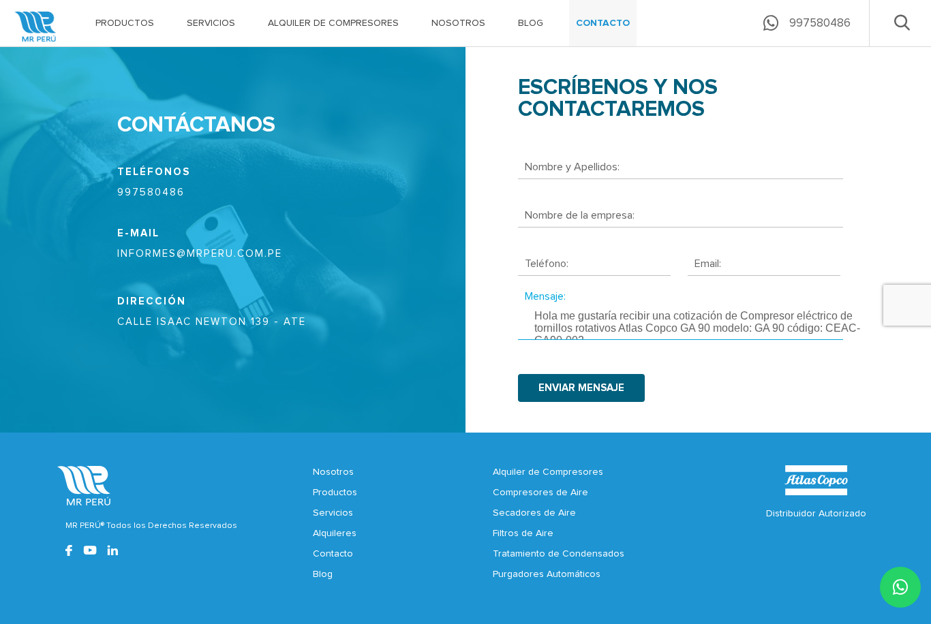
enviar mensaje (581, 388)
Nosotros (333, 472)
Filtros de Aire (523, 533)
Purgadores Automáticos (546, 574)
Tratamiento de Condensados (558, 554)
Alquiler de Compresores (548, 472)
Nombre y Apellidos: (572, 166)
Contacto (333, 554)
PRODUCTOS (124, 23)
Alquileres (334, 533)
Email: (708, 263)
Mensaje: (545, 296)
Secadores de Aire (534, 513)
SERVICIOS (211, 23)
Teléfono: (546, 263)
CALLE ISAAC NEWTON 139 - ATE (211, 322)
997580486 (151, 192)
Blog (323, 574)
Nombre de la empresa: (580, 215)
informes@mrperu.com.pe (199, 254)
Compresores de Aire (540, 492)
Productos (335, 492)
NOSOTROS (458, 23)
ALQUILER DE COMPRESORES (333, 23)
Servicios (333, 513)
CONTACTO (603, 23)
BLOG (530, 23)
